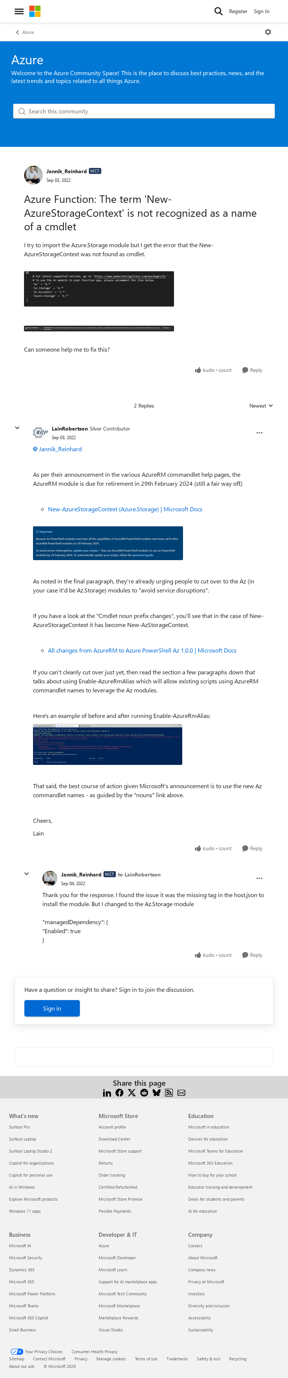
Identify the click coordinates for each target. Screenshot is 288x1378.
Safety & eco (208, 1358)
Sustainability (200, 1330)
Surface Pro (19, 1127)
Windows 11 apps (25, 1211)
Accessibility (199, 1318)
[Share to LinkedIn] (107, 1092)
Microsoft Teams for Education (215, 1151)
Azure (28, 32)
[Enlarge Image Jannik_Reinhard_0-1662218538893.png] (99, 289)
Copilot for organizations (31, 1163)
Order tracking (112, 1175)
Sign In (262, 11)
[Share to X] (132, 1092)
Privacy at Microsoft (206, 1281)
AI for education (202, 1211)
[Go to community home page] (34, 11)
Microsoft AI (20, 1245)
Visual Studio (111, 1330)
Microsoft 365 (21, 1281)
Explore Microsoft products (33, 1199)
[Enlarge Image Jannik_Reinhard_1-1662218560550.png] (99, 327)
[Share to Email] (181, 1092)
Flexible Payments (115, 1211)
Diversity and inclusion (209, 1305)
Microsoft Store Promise (120, 1199)
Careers (195, 1245)
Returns (106, 1163)
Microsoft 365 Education (210, 1163)
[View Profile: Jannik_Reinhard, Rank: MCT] (33, 175)
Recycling (237, 1358)
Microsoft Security (25, 1257)
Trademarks (177, 1358)
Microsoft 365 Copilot (28, 1318)
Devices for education (208, 1139)
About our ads (21, 1366)
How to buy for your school (212, 1175)
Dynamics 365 (21, 1269)
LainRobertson (70, 428)
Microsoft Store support (120, 1151)
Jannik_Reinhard (66, 171)
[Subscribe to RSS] (169, 1092)
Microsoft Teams (24, 1305)
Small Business (22, 1330)
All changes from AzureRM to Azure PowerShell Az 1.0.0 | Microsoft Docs (142, 650)
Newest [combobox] (261, 405)
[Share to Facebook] (119, 1092)
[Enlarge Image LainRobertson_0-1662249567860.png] (108, 543)
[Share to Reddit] (144, 1092)
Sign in (52, 1008)
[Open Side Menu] (19, 11)
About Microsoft (203, 1257)
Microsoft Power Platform (32, 1293)
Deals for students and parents (216, 1199)
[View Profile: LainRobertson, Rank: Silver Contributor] (40, 432)
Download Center (114, 1139)
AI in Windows (22, 1187)
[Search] (218, 11)
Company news (202, 1269)
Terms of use (146, 1358)
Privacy (81, 1358)
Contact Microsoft (49, 1358)
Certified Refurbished (118, 1187)
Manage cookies (111, 1358)
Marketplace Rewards (118, 1318)
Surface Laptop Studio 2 (30, 1151)
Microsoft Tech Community (123, 1293)
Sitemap (16, 1358)
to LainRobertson (139, 874)
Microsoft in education (208, 1127)
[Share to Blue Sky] (156, 1092)
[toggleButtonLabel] (268, 32)
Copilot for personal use (30, 1175)
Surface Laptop (22, 1139)
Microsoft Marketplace (119, 1305)
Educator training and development (220, 1187)
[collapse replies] (17, 427)
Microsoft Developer (117, 1257)
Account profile (112, 1127)
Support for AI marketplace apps (128, 1281)
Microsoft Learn (113, 1269)
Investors (196, 1293)
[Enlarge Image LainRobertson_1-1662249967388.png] (107, 744)
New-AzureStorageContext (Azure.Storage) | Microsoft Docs (125, 509)
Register (238, 11)
